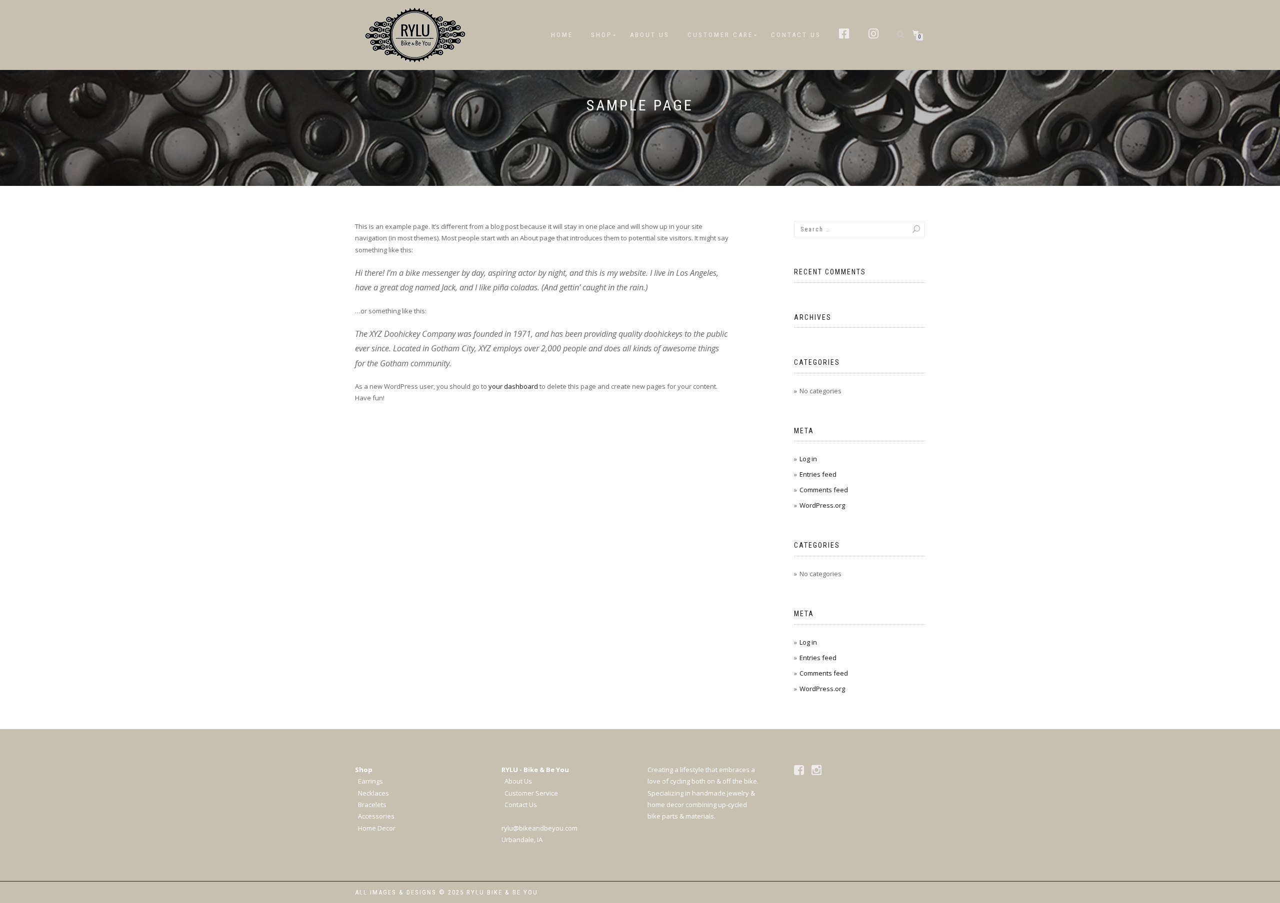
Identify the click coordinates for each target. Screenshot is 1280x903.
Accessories (376, 816)
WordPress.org (822, 505)
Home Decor (377, 828)
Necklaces (373, 793)
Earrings (370, 781)
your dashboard (513, 386)
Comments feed (824, 489)
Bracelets (372, 804)
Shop (601, 34)
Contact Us (796, 34)
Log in (808, 458)
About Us (650, 34)
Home (562, 34)
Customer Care (720, 34)
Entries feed (818, 474)
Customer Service (531, 793)
